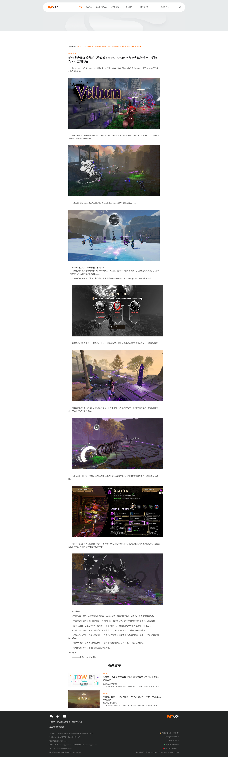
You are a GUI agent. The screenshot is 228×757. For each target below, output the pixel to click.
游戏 (80, 7)
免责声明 (52, 722)
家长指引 (129, 7)
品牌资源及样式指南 (57, 727)
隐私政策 (60, 722)
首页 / (70, 46)
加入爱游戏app (101, 7)
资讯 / (75, 46)
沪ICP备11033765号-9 (172, 737)
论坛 (80, 722)
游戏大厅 (75, 722)
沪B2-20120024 (174, 741)
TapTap (89, 7)
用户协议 (67, 722)
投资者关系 (144, 7)
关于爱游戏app (116, 7)
